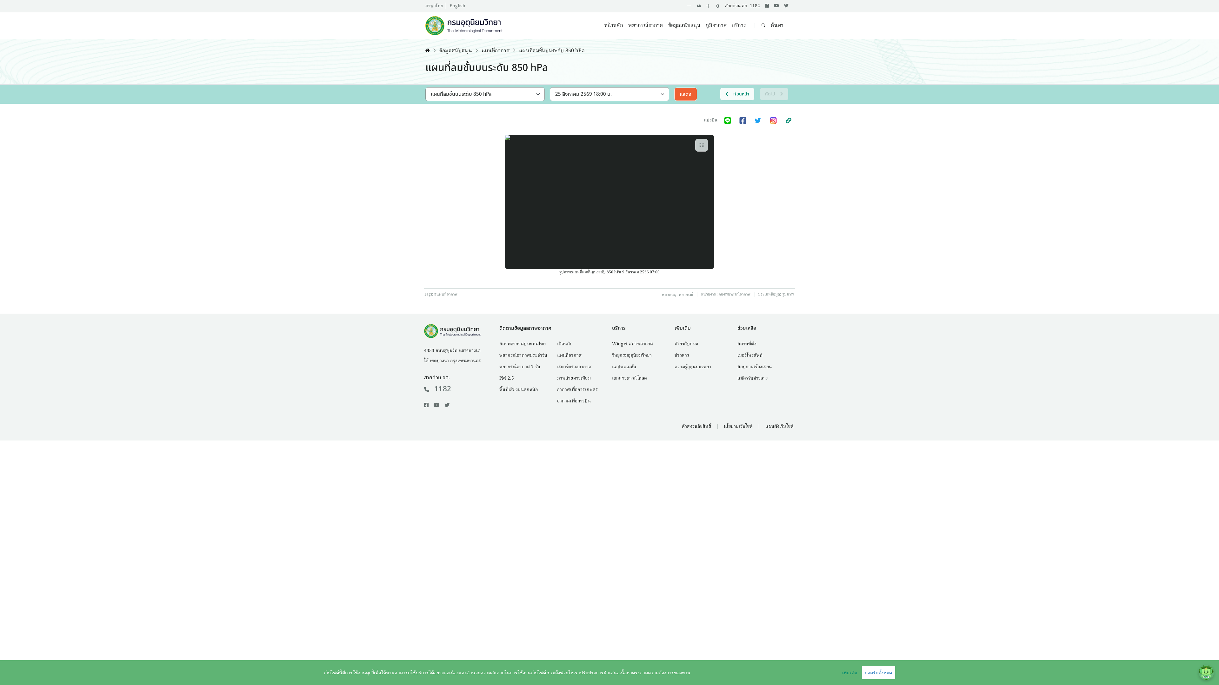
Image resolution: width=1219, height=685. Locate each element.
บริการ (739, 26)
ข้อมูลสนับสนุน (684, 26)
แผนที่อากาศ (496, 51)
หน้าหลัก (613, 26)
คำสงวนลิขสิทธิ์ (696, 426)
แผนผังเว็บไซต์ (779, 426)
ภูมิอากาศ (716, 26)
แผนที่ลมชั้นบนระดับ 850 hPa (552, 51)
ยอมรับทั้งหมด (878, 672)
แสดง (686, 94)
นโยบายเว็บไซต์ (738, 426)
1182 (442, 389)
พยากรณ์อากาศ (645, 26)
